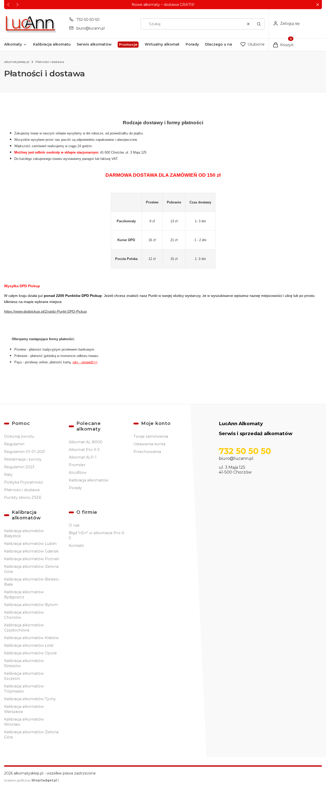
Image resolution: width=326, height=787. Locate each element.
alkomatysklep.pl (16, 62)
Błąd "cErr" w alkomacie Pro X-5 (97, 535)
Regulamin (14, 444)
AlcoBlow (78, 472)
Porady (75, 488)
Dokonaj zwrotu (19, 436)
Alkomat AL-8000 (85, 442)
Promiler (77, 465)
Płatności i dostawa (21, 490)
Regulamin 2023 (19, 467)
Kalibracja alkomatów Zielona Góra (31, 569)
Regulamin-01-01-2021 (24, 451)
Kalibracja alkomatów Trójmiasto (24, 689)
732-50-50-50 (88, 19)
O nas (74, 525)
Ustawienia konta (149, 444)
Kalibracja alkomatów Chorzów (24, 615)
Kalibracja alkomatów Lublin (30, 543)
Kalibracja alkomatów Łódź (28, 645)
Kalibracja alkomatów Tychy (30, 699)
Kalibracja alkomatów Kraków (31, 638)
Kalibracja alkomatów (88, 480)
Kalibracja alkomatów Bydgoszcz (24, 594)
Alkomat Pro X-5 (84, 449)
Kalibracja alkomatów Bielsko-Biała (32, 582)
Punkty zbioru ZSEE (23, 497)
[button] (317, 5)
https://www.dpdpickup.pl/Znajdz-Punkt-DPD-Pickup (45, 311)
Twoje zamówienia (150, 436)
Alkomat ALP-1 (83, 457)
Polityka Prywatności (23, 482)
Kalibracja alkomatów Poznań (31, 559)
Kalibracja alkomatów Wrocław (24, 722)
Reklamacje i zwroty (23, 459)
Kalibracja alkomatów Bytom (31, 604)
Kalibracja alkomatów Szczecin (24, 676)
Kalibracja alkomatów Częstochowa (24, 627)
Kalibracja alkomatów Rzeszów (24, 663)
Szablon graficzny (30, 780)
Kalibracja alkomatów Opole (30, 653)
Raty (8, 474)
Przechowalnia (147, 451)
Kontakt (76, 545)
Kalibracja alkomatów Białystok (24, 533)
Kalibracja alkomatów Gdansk (31, 551)
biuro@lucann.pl (90, 28)
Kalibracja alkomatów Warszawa (24, 709)
